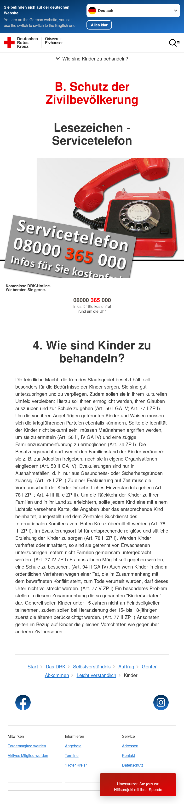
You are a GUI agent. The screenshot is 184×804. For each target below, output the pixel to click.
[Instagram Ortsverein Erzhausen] (161, 702)
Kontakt (128, 755)
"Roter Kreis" (76, 765)
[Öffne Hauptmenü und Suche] (174, 43)
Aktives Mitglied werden (28, 755)
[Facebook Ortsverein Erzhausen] (23, 702)
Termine (72, 755)
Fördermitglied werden (27, 746)
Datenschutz (132, 765)
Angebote (73, 746)
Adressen (130, 746)
